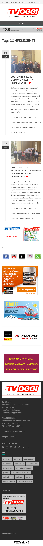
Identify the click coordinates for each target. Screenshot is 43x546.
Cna (39, 122)
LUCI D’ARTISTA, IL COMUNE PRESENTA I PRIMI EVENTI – (23, 80)
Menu (33, 2)
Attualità (24, 117)
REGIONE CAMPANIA (21, 473)
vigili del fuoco (9, 481)
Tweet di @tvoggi (9, 534)
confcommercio (16, 127)
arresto (17, 459)
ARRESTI (6, 459)
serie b (29, 477)
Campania (7, 464)
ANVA (38, 213)
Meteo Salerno (11, 236)
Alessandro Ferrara (24, 122)
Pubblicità (6, 490)
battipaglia (28, 459)
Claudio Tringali (17, 218)
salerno (19, 477)
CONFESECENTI (29, 127)
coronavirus (32, 464)
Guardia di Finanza (23, 468)
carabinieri (19, 464)
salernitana (7, 477)
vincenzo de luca (25, 481)
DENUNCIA (7, 468)
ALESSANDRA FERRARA (26, 213)
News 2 (31, 117)
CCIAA (34, 122)
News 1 (31, 208)
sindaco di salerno (17, 132)
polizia (6, 473)
